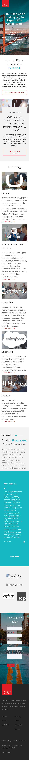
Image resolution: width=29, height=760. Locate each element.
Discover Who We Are (14, 92)
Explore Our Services (14, 152)
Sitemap (17, 729)
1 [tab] (11, 556)
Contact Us (5, 725)
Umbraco (5, 198)
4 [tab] (18, 556)
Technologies (19, 725)
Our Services (14, 112)
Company (18, 717)
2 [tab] (13, 556)
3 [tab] (16, 556)
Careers (4, 721)
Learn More (7, 222)
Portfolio (17, 721)
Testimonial (10, 484)
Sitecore (12, 510)
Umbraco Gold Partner (10, 214)
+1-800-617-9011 (7, 752)
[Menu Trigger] (25, 4)
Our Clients (8, 435)
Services (4, 717)
